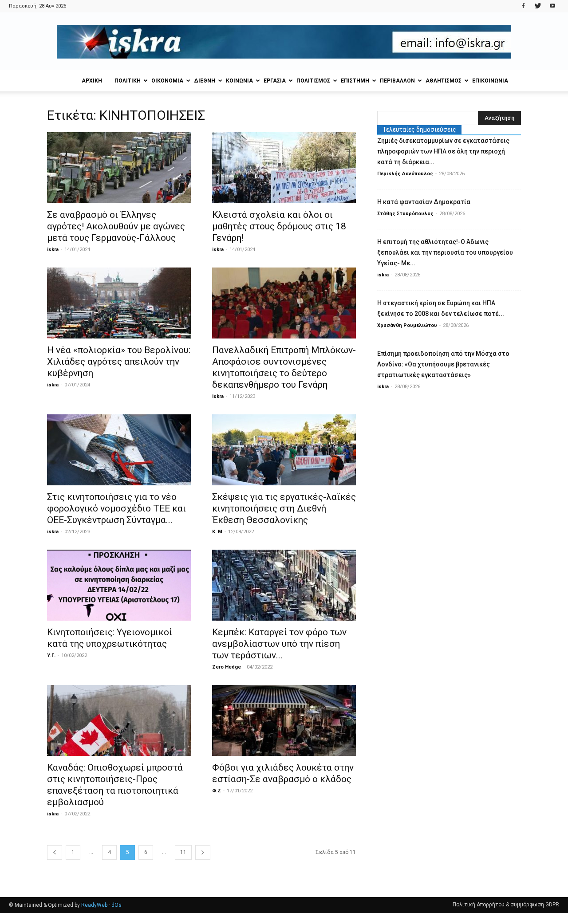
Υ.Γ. (51, 655)
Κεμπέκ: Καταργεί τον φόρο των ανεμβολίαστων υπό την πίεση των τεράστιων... (279, 644)
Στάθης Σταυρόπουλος (405, 213)
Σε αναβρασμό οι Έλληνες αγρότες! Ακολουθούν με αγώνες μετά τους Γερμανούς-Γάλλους (116, 226)
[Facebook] (523, 6)
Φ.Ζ (216, 791)
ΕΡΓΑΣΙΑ (275, 81)
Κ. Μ (217, 532)
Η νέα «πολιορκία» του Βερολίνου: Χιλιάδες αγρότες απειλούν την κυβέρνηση (118, 361)
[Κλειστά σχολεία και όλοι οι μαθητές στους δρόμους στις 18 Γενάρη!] (284, 167)
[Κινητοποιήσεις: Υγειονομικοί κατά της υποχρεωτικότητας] (119, 585)
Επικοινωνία (490, 81)
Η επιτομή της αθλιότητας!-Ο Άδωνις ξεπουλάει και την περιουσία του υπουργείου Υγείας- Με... (445, 252)
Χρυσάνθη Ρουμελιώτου (407, 325)
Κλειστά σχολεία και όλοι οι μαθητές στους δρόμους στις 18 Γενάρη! (279, 226)
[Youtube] (552, 6)
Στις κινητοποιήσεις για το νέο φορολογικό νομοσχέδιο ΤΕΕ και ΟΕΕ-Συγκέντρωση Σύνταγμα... (116, 508)
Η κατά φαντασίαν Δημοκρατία (423, 201)
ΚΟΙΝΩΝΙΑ (239, 81)
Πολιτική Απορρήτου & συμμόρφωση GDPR (506, 904)
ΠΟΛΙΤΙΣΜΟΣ (313, 81)
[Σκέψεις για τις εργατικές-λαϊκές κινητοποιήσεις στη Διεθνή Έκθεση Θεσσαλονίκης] (284, 449)
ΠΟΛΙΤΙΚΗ (127, 81)
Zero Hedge (226, 667)
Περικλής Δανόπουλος (405, 174)
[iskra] (284, 42)
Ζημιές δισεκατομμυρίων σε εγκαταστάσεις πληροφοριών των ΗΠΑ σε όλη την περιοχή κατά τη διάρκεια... (443, 151)
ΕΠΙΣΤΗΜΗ (355, 81)
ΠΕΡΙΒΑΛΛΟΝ (397, 81)
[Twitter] (537, 6)
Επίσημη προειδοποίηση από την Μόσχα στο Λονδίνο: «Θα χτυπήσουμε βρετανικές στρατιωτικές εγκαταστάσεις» (443, 364)
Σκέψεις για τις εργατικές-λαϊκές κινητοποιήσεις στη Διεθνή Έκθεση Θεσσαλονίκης (284, 508)
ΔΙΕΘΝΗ (204, 81)
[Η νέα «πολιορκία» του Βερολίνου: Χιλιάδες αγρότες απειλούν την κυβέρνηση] (119, 303)
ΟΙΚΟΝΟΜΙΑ (167, 81)
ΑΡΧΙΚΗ (92, 81)
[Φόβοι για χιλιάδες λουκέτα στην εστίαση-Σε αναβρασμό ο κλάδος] (284, 720)
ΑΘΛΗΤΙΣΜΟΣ (444, 81)
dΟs (116, 905)
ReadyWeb (94, 905)
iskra (53, 249)
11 (183, 852)
